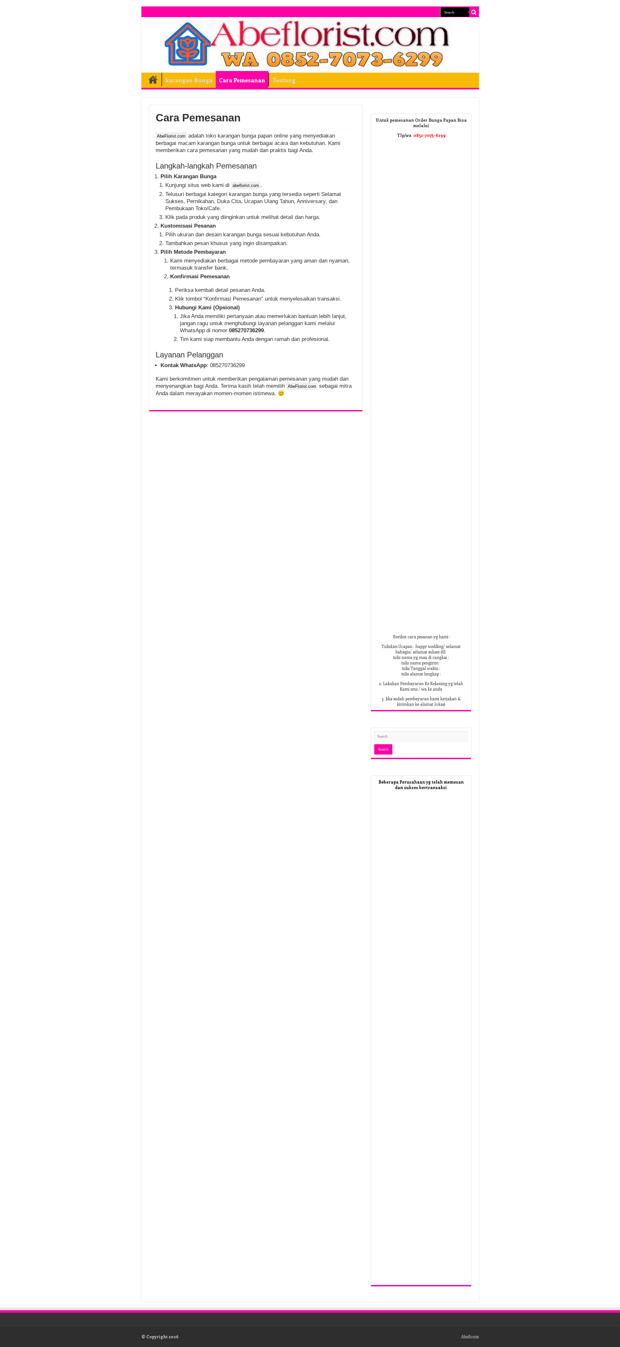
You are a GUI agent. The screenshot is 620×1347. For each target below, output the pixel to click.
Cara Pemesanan (242, 80)
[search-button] (474, 12)
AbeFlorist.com (171, 136)
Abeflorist (470, 1336)
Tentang (283, 80)
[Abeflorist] (310, 45)
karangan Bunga (188, 80)
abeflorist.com (245, 185)
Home (153, 79)
